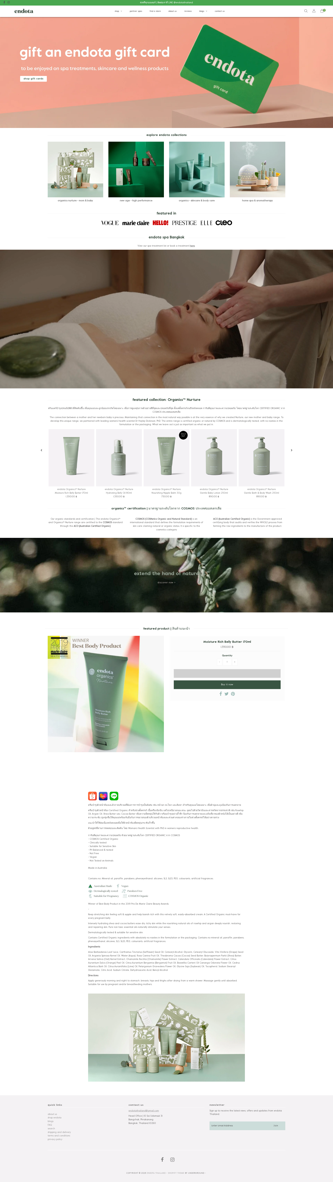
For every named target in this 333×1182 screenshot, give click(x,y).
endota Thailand (156, 1173)
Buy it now (227, 685)
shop (117, 11)
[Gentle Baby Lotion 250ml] (214, 457)
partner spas (136, 11)
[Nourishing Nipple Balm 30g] (166, 457)
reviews (188, 11)
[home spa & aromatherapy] (257, 169)
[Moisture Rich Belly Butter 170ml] (71, 457)
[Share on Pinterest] (233, 695)
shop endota (54, 1118)
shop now (30, 79)
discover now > (166, 583)
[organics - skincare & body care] (197, 169)
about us (172, 11)
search (51, 1129)
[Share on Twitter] (226, 695)
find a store (155, 11)
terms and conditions (59, 1136)
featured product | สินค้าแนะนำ (166, 628)
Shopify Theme (176, 1173)
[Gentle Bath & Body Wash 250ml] (261, 457)
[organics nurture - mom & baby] (75, 169)
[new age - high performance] (136, 169)
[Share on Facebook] (220, 695)
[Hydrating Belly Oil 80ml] (119, 457)
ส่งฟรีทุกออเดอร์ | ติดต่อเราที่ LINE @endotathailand (166, 3)
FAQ (50, 1125)
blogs (201, 11)
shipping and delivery (59, 1132)
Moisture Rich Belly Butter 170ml (227, 642)
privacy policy (55, 1139)
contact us (220, 11)
